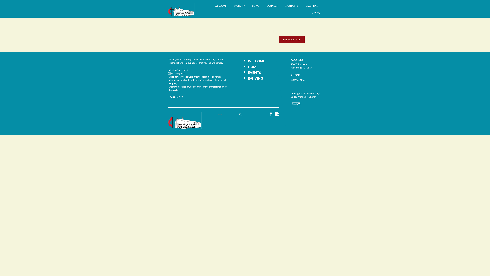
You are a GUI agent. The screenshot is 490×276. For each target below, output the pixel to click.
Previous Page (292, 39)
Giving (316, 12)
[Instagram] (277, 114)
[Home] (185, 120)
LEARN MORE (175, 97)
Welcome (220, 5)
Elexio (296, 103)
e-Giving (255, 78)
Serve (255, 5)
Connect (272, 5)
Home (253, 67)
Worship (239, 5)
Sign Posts (291, 5)
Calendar (312, 5)
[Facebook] (271, 114)
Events (254, 73)
